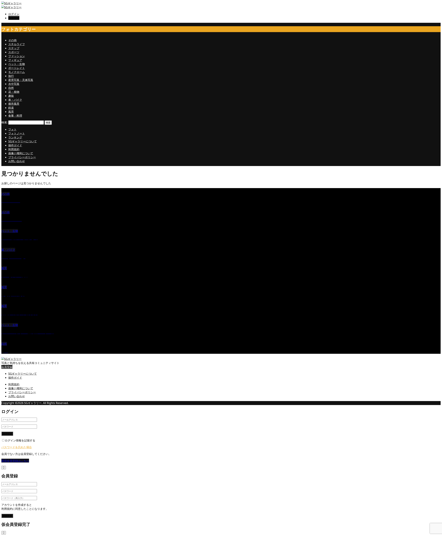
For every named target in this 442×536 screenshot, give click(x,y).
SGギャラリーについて (22, 141)
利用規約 (13, 149)
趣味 (11, 96)
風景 (11, 112)
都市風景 (13, 104)
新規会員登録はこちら (15, 460)
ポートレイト (16, 68)
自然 (11, 88)
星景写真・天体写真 (20, 80)
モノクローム (16, 72)
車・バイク (15, 100)
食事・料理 (15, 116)
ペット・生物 (16, 64)
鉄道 (11, 108)
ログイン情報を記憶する (20, 440)
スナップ (13, 48)
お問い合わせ (16, 161)
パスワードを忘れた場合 (16, 447)
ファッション (16, 56)
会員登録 (13, 18)
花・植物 (13, 92)
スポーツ (13, 52)
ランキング (15, 137)
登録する (7, 515)
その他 (12, 40)
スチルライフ (16, 44)
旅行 (11, 76)
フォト (12, 129)
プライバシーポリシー (22, 157)
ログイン (13, 14)
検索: (4, 122)
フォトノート (16, 133)
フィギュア (15, 60)
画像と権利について (20, 153)
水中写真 (13, 84)
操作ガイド (15, 145)
